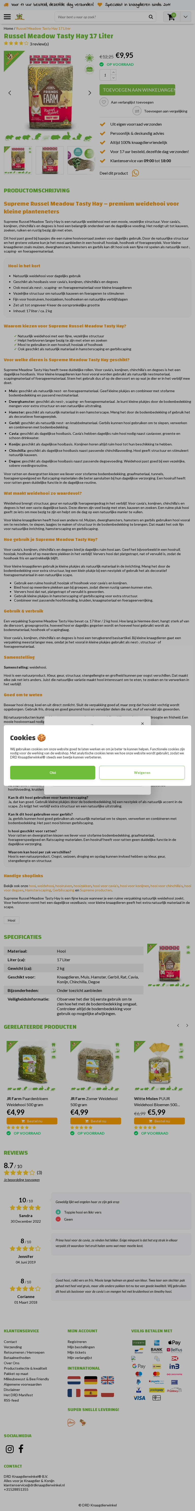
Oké (53, 773)
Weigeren (142, 773)
